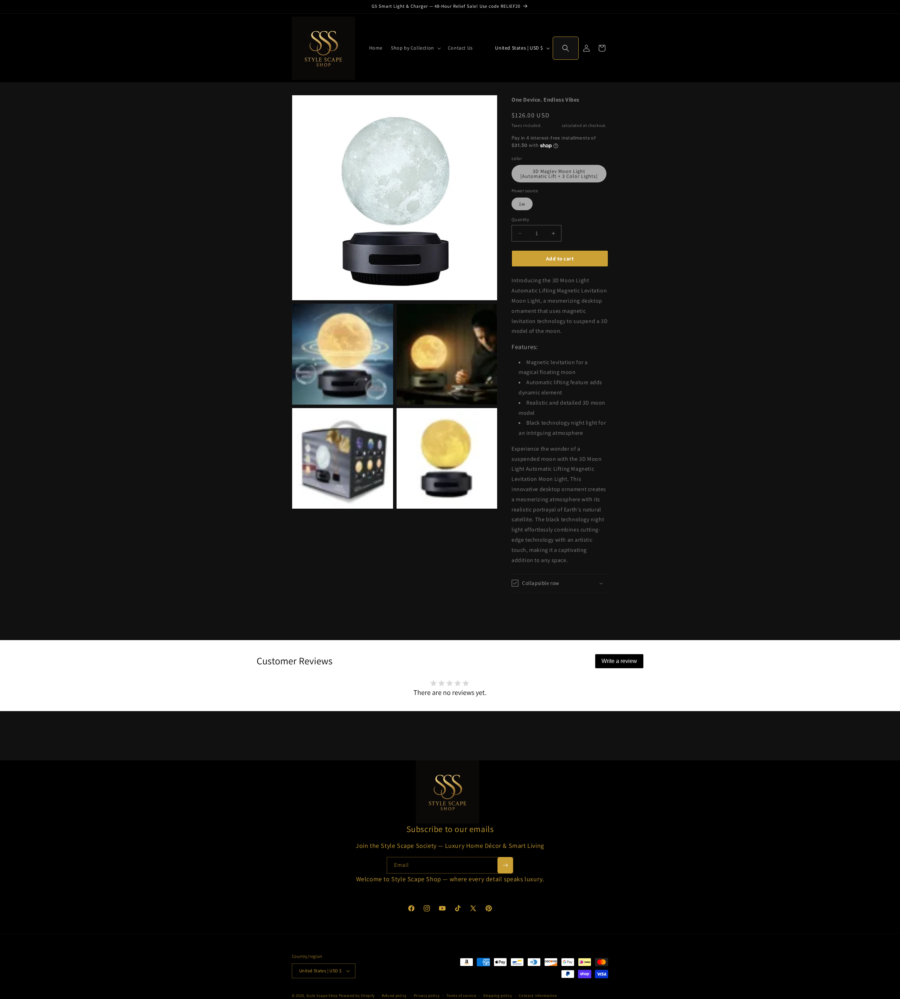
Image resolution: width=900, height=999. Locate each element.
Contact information (538, 995)
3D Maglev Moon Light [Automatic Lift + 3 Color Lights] (559, 173)
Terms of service (461, 995)
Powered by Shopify (357, 995)
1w (522, 204)
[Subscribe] (505, 865)
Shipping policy (497, 995)
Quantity (520, 220)
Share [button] (526, 605)
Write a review (619, 661)
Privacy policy (427, 995)
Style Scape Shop (322, 995)
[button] (415, 47)
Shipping (552, 125)
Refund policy (394, 995)
